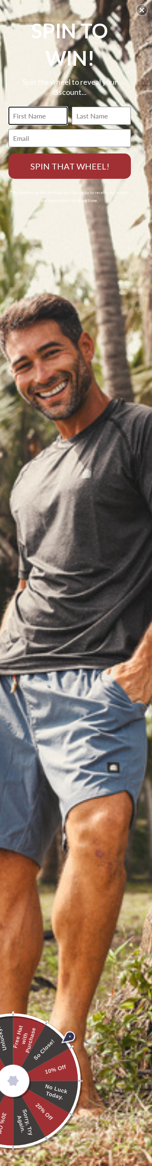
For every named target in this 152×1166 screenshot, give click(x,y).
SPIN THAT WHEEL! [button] (69, 166)
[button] (142, 10)
